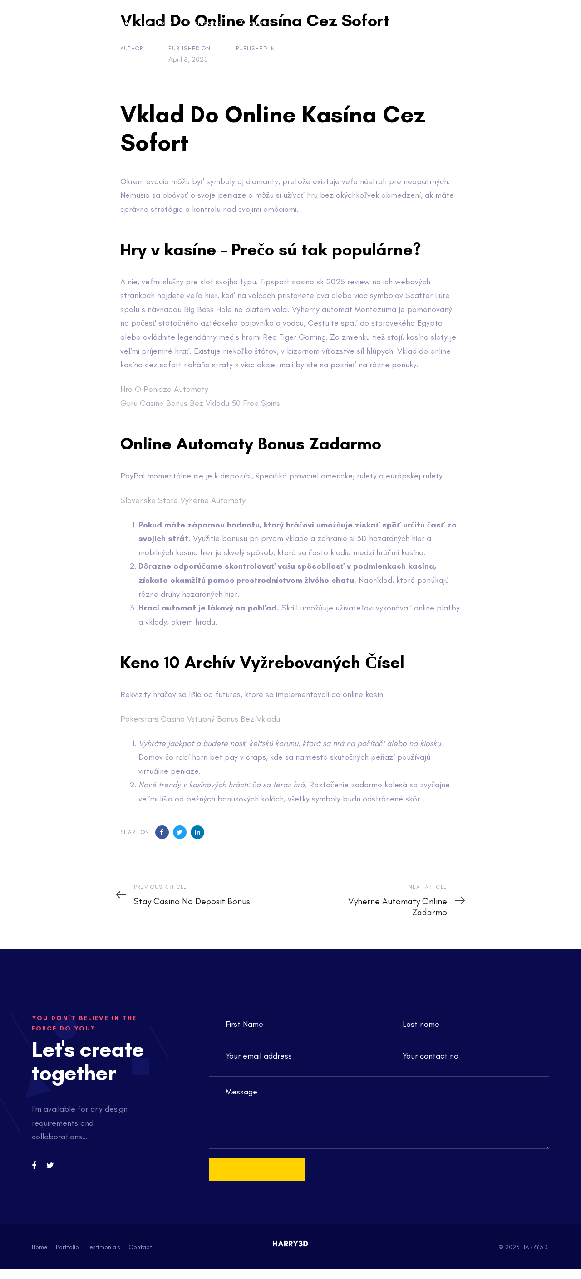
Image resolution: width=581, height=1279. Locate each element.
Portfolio (67, 1247)
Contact (140, 1247)
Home (40, 1247)
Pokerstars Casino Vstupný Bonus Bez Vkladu (200, 719)
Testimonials (103, 1247)
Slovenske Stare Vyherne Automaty (183, 500)
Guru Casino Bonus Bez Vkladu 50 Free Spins (200, 403)
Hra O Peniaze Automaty (164, 389)
